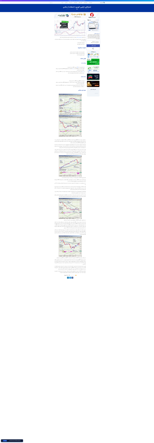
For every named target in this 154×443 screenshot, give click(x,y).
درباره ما (62, 2)
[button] (87, 45)
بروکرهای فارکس (85, 2)
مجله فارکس (66, 2)
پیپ (73, 68)
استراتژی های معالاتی (79, 37)
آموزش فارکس (90, 2)
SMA (77, 67)
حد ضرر (83, 71)
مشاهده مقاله (5, 440)
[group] (93, 93)
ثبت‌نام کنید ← (69, 0)
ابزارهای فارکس (75, 2)
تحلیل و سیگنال (80, 2)
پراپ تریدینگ (70, 2)
